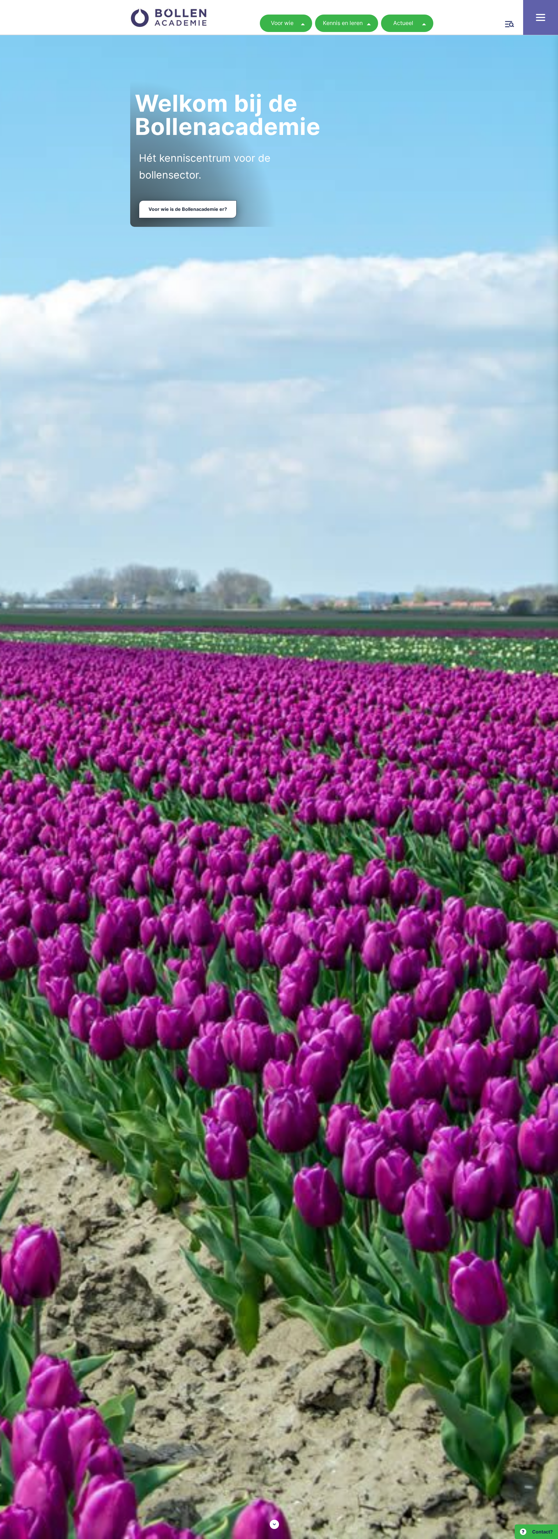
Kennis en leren (343, 22)
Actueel (403, 22)
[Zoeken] (509, 23)
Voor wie (282, 22)
